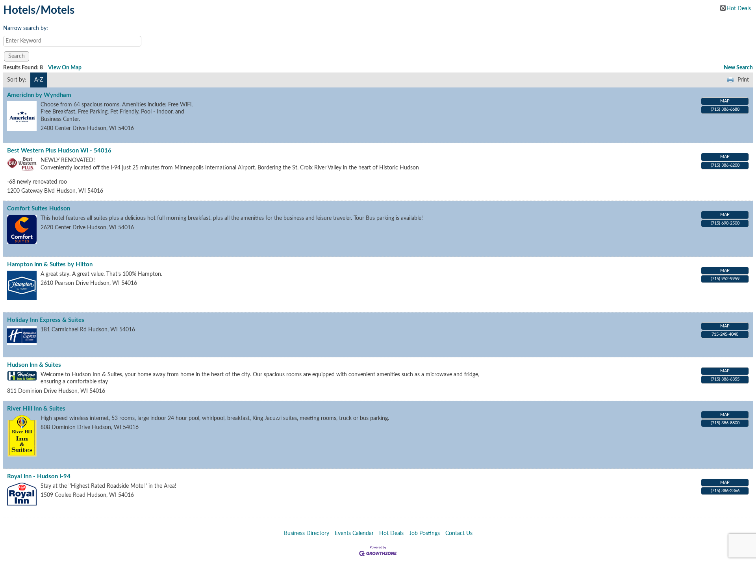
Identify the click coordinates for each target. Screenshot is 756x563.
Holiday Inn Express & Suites (45, 320)
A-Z (38, 80)
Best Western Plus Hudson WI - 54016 (59, 151)
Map (725, 101)
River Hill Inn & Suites (36, 409)
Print (743, 80)
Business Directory (306, 533)
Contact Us (458, 533)
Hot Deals (738, 8)
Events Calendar (354, 533)
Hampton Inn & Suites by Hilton (50, 265)
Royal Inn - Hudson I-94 (38, 476)
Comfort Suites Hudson (38, 209)
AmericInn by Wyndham (39, 95)
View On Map (65, 68)
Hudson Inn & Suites (34, 365)
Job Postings (424, 533)
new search (738, 68)
